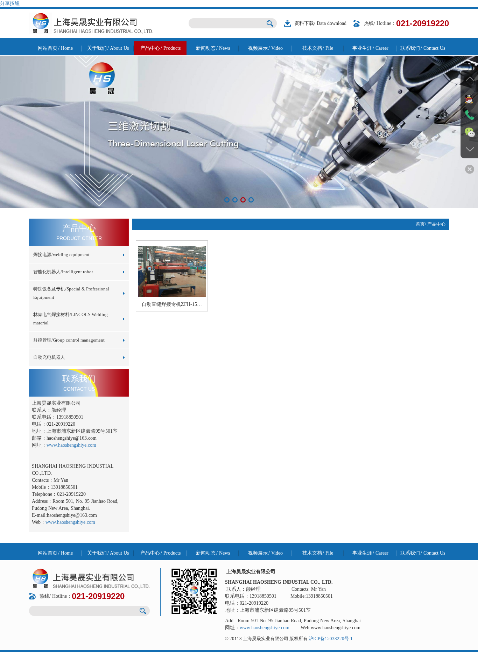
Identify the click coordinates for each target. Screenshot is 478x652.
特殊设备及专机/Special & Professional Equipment (71, 293)
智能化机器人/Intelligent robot (63, 271)
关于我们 (108, 48)
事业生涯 (370, 48)
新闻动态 (213, 48)
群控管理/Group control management (69, 340)
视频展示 (265, 48)
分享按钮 (10, 3)
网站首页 (55, 48)
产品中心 (160, 48)
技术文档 (317, 48)
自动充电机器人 (49, 357)
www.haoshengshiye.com (71, 445)
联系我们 (422, 48)
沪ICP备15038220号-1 (331, 638)
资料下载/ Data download (320, 23)
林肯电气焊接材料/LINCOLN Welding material (70, 318)
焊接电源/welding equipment (61, 254)
